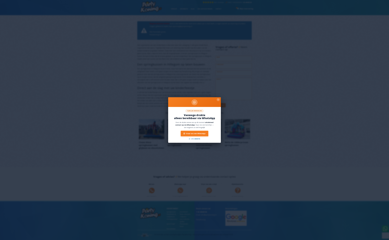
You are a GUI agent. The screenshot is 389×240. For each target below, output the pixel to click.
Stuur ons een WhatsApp (195, 133)
